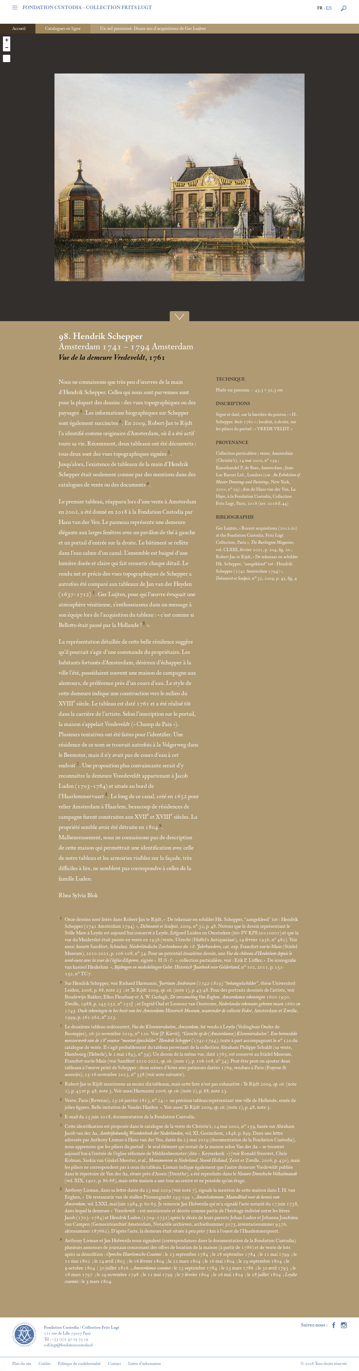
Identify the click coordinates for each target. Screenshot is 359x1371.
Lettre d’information (144, 1363)
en (329, 8)
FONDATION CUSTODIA (87, 7)
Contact (114, 1363)
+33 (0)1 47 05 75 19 (70, 1339)
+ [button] (6, 40)
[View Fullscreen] (6, 58)
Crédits (45, 1363)
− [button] (6, 48)
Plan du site (21, 1363)
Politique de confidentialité (79, 1363)
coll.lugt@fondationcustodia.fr (68, 1345)
